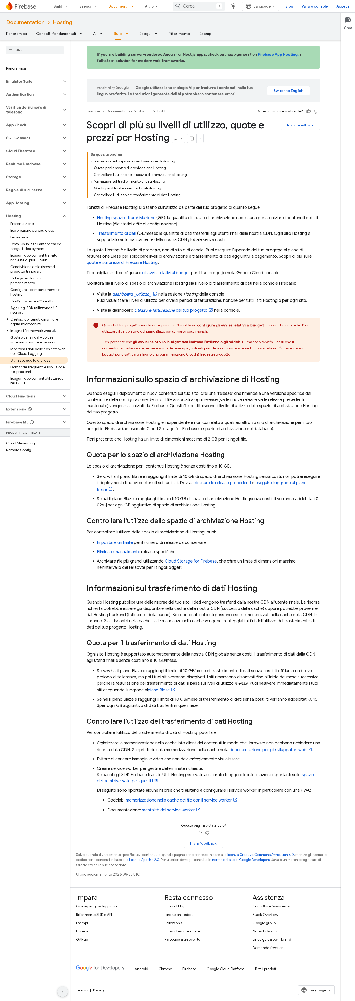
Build (58, 6)
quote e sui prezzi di (122, 262)
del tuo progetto (170, 310)
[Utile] (308, 111)
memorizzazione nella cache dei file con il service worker (179, 800)
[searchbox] (35, 50)
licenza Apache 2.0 (144, 860)
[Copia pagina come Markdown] (192, 138)
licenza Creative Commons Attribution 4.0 (260, 854)
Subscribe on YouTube (182, 931)
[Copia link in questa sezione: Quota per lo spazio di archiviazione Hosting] (230, 455)
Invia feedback (300, 125)
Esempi (205, 33)
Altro (149, 6)
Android (141, 968)
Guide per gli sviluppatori (96, 906)
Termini (82, 990)
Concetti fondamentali (56, 33)
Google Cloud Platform (225, 968)
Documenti (118, 6)
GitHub (82, 939)
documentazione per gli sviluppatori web (267, 749)
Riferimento (179, 33)
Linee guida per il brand (272, 939)
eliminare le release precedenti (222, 482)
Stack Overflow (265, 914)
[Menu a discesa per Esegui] (97, 6)
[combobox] (199, 6)
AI (95, 33)
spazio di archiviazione (126, 218)
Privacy (99, 990)
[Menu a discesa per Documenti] (134, 6)
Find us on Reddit (179, 914)
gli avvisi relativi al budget (166, 273)
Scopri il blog (175, 906)
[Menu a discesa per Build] (68, 6)
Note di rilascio (265, 931)
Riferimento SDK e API (94, 914)
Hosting (62, 22)
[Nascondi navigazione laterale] (62, 991)
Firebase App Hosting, (278, 54)
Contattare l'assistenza (271, 906)
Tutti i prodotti (266, 968)
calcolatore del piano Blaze (143, 331)
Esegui (85, 6)
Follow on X (174, 922)
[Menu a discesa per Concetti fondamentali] (82, 33)
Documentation (25, 22)
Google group (264, 922)
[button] (31, 81)
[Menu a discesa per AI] (103, 33)
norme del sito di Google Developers (241, 860)
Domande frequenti (269, 947)
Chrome (165, 968)
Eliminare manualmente (118, 552)
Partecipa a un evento (182, 939)
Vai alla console (314, 6)
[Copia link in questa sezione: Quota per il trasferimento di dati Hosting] (221, 643)
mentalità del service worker (168, 810)
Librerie (82, 931)
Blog (289, 6)
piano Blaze (159, 690)
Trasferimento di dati (116, 233)
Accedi (342, 6)
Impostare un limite (115, 542)
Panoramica (16, 33)
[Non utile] (316, 111)
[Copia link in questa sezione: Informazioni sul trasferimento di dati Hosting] (262, 589)
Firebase (93, 111)
